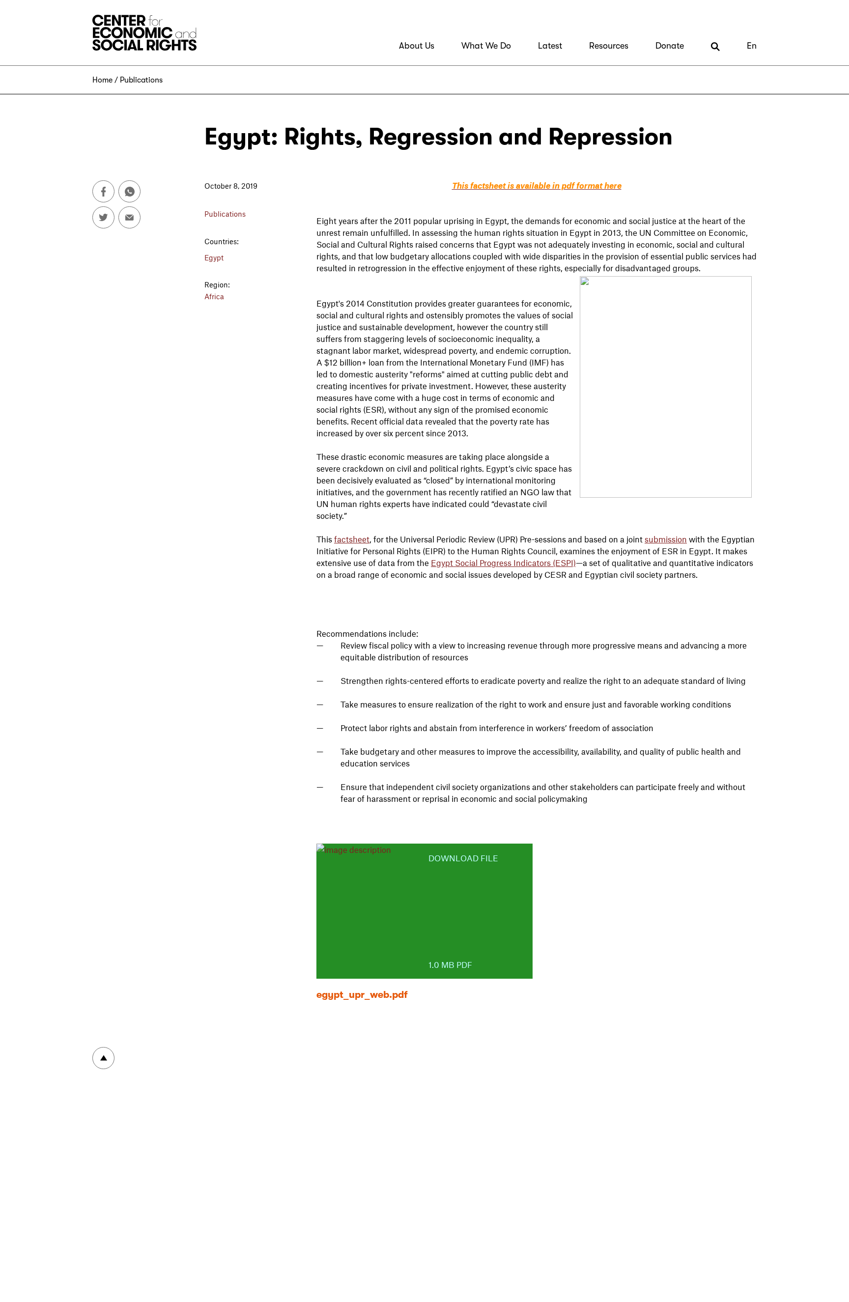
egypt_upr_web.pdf (362, 994)
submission (666, 539)
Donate (669, 46)
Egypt (214, 257)
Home (102, 80)
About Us (416, 46)
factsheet (351, 539)
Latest (550, 46)
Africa (214, 296)
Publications (141, 80)
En (752, 46)
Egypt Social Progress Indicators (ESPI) (503, 562)
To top (103, 1058)
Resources (608, 46)
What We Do (486, 46)
